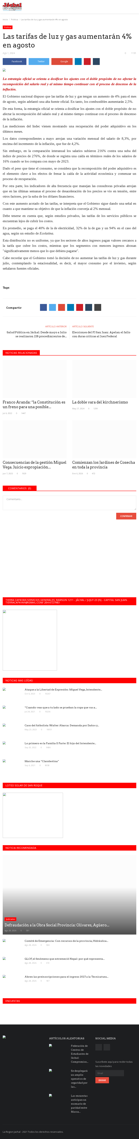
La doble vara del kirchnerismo (100, 402)
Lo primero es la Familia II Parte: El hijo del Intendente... (60, 743)
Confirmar (126, 516)
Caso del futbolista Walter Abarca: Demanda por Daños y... (62, 725)
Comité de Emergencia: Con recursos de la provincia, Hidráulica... (66, 940)
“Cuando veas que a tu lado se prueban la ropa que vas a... (61, 707)
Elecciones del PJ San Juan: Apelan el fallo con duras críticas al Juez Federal (101, 334)
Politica (14, 19)
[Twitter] (52, 307)
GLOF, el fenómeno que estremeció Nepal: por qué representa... (65, 958)
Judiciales (10, 919)
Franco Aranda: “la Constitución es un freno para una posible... (34, 404)
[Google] (61, 307)
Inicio (5, 19)
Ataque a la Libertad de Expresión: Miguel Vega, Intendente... (63, 689)
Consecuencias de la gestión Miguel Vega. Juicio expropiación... (34, 464)
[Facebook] (43, 307)
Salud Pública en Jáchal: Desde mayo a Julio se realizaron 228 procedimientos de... (37, 334)
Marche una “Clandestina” (42, 761)
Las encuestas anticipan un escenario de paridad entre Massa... (79, 1103)
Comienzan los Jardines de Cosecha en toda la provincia (103, 464)
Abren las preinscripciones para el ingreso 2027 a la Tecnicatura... (66, 976)
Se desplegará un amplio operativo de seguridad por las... (79, 1079)
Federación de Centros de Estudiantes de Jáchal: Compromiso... (79, 1054)
